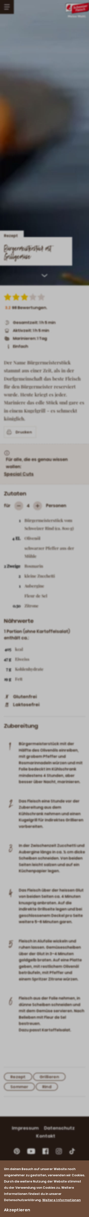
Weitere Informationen (61, 1200)
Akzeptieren (17, 1210)
